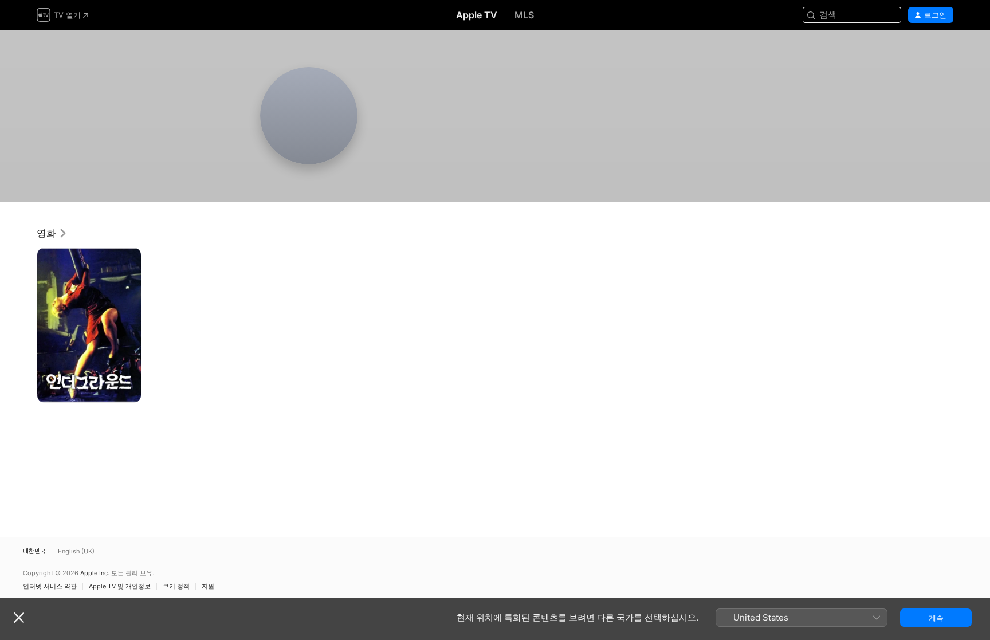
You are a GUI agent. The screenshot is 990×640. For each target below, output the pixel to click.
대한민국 (34, 551)
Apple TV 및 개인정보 (120, 586)
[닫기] (19, 617)
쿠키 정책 (176, 586)
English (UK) (76, 551)
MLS (524, 15)
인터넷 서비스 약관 (50, 586)
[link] (52, 233)
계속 (936, 617)
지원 (208, 586)
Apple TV (476, 15)
